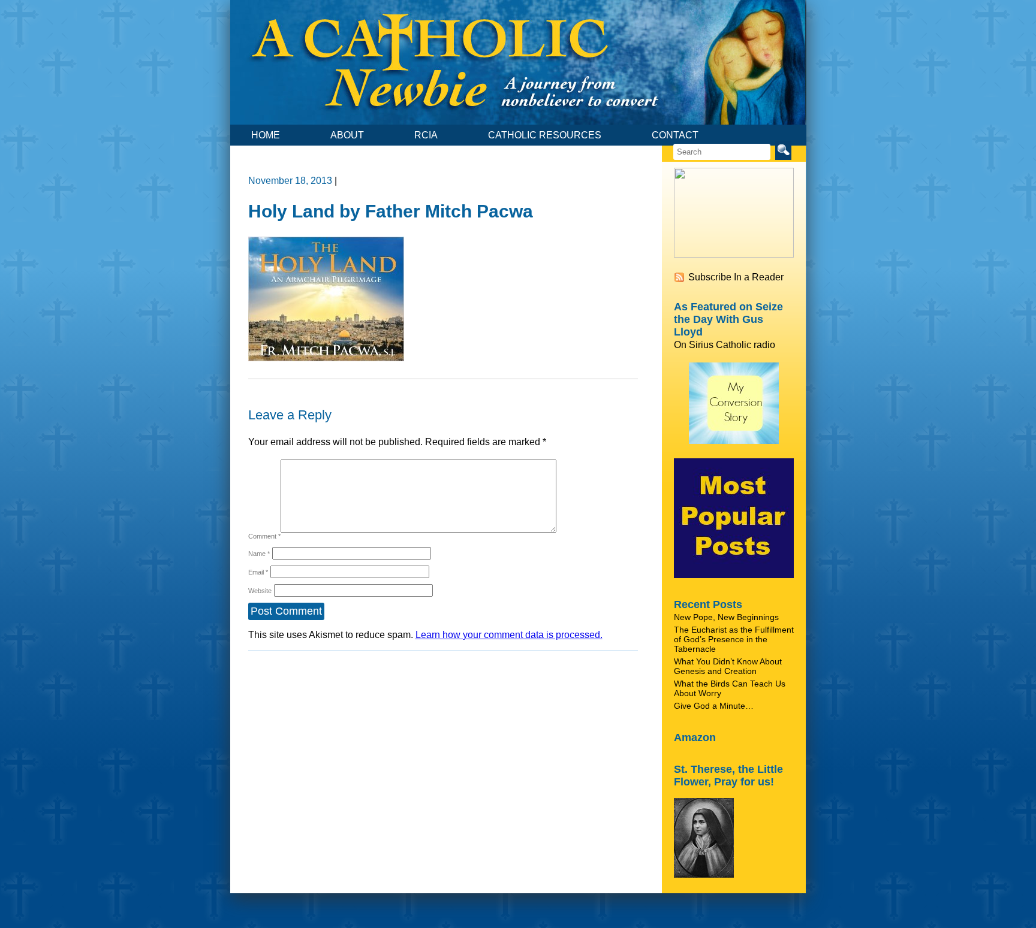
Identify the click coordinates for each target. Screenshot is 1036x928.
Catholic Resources (544, 135)
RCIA (426, 135)
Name (259, 553)
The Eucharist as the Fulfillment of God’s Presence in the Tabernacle (734, 639)
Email (258, 572)
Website (260, 590)
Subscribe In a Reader (736, 277)
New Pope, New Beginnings (726, 617)
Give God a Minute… (714, 706)
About (347, 135)
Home (265, 135)
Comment (264, 536)
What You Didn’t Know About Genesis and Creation (728, 666)
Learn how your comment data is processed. (509, 635)
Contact (675, 135)
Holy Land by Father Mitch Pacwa (390, 211)
